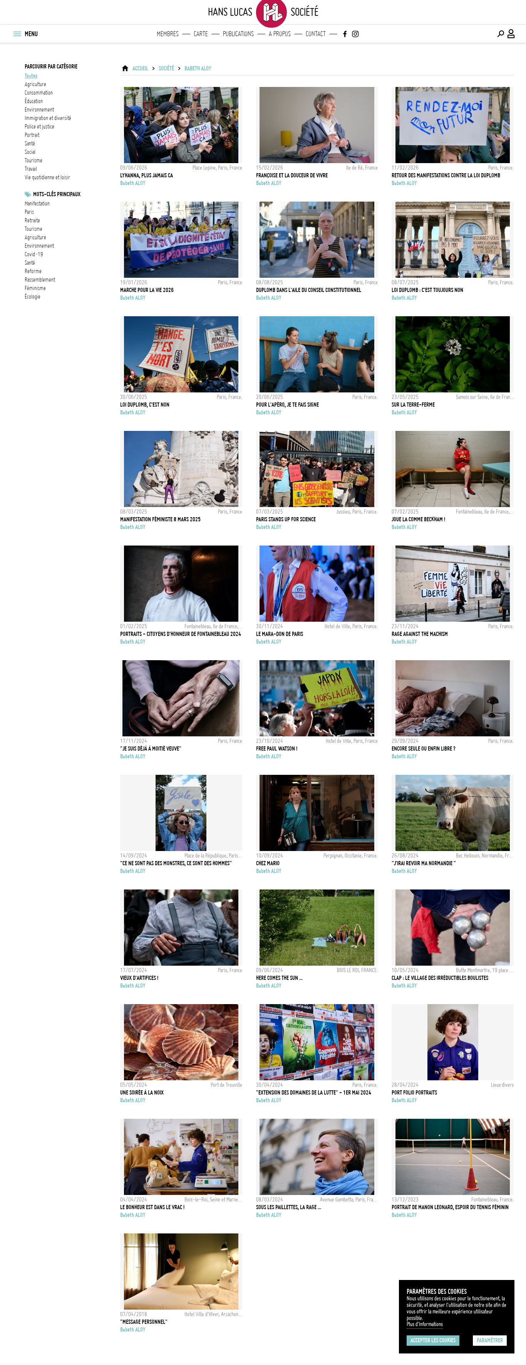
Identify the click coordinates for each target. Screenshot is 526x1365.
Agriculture (35, 237)
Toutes (31, 75)
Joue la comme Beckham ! (418, 519)
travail (31, 168)
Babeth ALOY (197, 68)
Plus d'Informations (425, 1324)
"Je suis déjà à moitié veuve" (150, 749)
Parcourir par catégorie (51, 66)
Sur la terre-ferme (413, 405)
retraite (32, 220)
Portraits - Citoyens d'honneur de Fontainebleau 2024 (180, 634)
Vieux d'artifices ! (139, 978)
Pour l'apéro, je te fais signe (287, 405)
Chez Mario (268, 863)
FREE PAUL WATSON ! (276, 749)
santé (30, 143)
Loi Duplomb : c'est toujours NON (427, 290)
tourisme (33, 160)
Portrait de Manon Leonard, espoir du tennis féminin (450, 1207)
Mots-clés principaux (56, 194)
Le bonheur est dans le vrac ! (152, 1207)
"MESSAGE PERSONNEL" (144, 1322)
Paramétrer (490, 1340)
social (30, 152)
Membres (168, 34)
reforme (33, 271)
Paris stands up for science (286, 519)
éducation (34, 101)
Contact (316, 34)
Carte (201, 34)
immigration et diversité (48, 118)
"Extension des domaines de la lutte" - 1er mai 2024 (313, 1093)
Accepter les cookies (433, 1340)
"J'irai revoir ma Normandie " (424, 863)
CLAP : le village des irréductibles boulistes (440, 978)
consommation (39, 92)
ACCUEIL (140, 68)
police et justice (39, 126)
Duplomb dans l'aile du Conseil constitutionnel (308, 290)
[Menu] (17, 33)
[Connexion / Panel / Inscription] (511, 33)
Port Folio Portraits (414, 1093)
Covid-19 (34, 254)
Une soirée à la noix (142, 1093)
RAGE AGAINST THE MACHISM (420, 634)
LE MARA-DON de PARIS (279, 634)
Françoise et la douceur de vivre (292, 175)
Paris (29, 212)
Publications (238, 34)
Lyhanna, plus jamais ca (146, 175)
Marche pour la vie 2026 (147, 290)
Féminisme (35, 288)
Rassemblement (40, 279)
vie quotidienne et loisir (47, 177)
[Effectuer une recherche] (500, 33)
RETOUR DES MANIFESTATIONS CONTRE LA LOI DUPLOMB (446, 175)
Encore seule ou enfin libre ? (424, 749)
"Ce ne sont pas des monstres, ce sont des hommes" (176, 863)
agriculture (35, 84)
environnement (39, 109)
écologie (32, 296)
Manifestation (37, 203)
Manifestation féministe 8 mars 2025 (160, 519)
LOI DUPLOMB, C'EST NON (144, 405)
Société (166, 68)
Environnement (39, 245)
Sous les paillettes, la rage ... (288, 1207)
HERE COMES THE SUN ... (279, 978)
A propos (280, 34)
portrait (32, 135)
